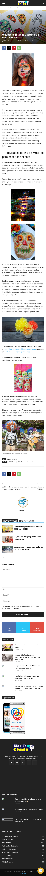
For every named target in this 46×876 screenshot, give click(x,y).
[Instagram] (17, 762)
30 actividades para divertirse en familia (29, 809)
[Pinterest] (14, 48)
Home (3, 8)
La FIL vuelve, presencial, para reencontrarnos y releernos (12, 488)
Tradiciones (36, 462)
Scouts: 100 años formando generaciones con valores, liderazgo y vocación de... (28, 657)
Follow (23, 623)
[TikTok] (23, 762)
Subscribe (37, 623)
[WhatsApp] (19, 48)
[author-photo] (23, 507)
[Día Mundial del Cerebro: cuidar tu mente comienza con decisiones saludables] (7, 689)
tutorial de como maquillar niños (18, 352)
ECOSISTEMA (8, 639)
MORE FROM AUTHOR (26, 521)
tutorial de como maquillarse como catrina (20, 349)
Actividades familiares (24, 462)
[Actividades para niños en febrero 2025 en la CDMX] (7, 529)
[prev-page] (3, 557)
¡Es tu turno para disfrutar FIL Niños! (34, 488)
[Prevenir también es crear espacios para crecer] (7, 647)
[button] (3, 3)
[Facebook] (4, 48)
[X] (9, 48)
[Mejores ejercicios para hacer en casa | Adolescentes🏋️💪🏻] (7, 801)
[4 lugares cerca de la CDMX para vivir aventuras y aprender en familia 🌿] (7, 668)
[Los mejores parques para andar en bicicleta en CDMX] (7, 549)
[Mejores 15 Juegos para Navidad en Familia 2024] (7, 539)
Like (9, 623)
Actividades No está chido (14, 8)
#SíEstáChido (12, 462)
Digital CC (6, 41)
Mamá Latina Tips (12, 459)
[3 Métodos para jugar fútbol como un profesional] (7, 822)
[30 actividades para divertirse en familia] (7, 812)
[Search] (43, 3)
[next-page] (7, 557)
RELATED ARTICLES (10, 521)
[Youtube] (34, 762)
